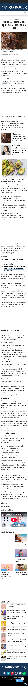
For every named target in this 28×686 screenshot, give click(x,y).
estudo (5, 117)
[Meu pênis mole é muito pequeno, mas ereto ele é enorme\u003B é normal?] (3, 612)
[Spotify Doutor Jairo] (24, 673)
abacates (6, 81)
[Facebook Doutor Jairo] (4, 673)
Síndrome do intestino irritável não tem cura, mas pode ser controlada (15, 268)
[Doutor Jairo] (14, 7)
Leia (10, 19)
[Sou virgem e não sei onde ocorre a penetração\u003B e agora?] (3, 658)
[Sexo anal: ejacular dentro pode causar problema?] (3, 606)
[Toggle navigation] (25, 13)
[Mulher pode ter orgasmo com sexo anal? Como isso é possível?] (3, 623)
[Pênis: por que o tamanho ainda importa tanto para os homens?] (3, 652)
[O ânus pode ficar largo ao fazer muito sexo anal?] (3, 617)
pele (2, 529)
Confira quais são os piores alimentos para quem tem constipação (13, 262)
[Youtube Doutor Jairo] (12, 673)
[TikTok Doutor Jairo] (16, 673)
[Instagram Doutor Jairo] (20, 673)
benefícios (7, 529)
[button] (20, 679)
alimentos (13, 529)
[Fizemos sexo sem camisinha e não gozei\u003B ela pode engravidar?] (3, 641)
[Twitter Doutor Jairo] (8, 673)
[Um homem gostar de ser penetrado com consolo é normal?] (3, 646)
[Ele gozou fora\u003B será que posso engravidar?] (3, 635)
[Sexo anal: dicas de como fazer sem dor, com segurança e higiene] (3, 629)
